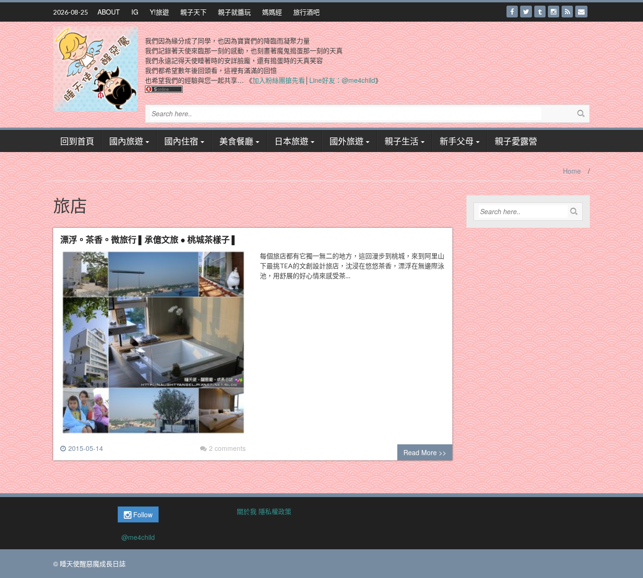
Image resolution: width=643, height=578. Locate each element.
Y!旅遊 (159, 11)
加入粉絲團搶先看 (278, 80)
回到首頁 (77, 141)
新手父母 (457, 141)
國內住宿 (181, 141)
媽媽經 (272, 11)
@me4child (138, 537)
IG (134, 11)
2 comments (227, 448)
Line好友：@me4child (342, 80)
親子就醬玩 (234, 11)
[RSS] (567, 11)
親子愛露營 (516, 141)
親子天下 (193, 11)
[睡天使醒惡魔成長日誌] (95, 67)
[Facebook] (512, 11)
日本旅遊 (291, 141)
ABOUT (108, 11)
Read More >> (424, 452)
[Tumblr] (540, 11)
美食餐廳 (236, 141)
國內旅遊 (126, 141)
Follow (142, 514)
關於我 (247, 511)
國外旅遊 (346, 141)
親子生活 (401, 141)
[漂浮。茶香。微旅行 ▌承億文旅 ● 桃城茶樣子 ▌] (153, 346)
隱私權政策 (274, 511)
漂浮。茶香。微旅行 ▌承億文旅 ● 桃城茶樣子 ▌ (149, 239)
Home (572, 171)
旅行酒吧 (306, 11)
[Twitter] (526, 11)
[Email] (581, 11)
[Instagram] (553, 11)
